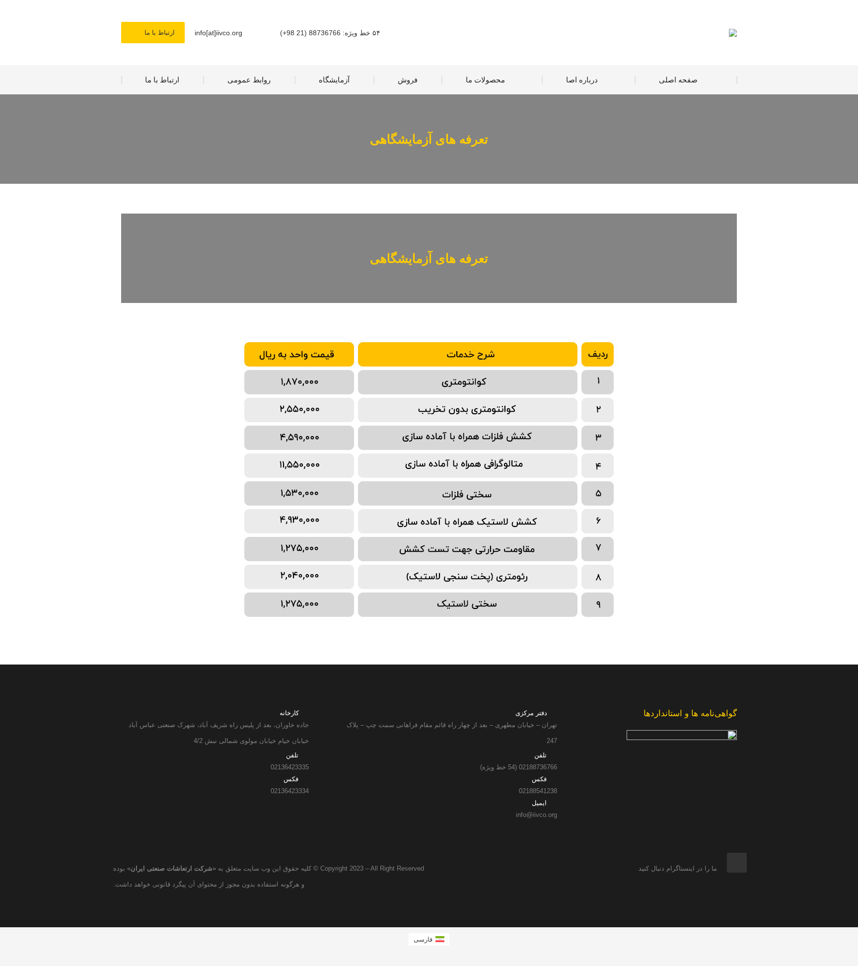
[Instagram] (737, 863)
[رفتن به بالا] (843, 951)
